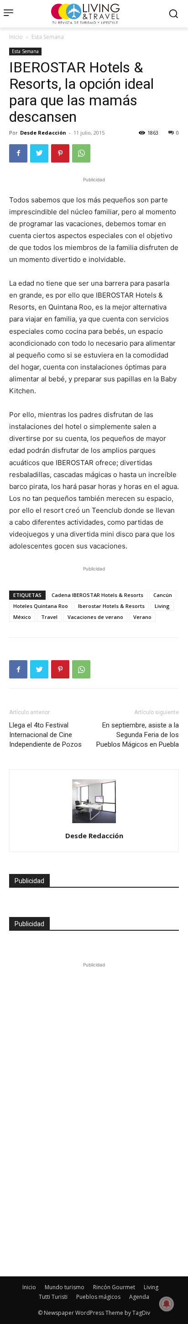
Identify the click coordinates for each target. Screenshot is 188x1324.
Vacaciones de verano (95, 616)
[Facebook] (18, 153)
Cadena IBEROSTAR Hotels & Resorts (97, 594)
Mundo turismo (64, 1287)
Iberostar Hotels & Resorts (111, 605)
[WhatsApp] (81, 153)
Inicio (16, 37)
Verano (142, 616)
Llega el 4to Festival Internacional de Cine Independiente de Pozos (45, 735)
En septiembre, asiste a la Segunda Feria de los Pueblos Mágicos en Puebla (137, 735)
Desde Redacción (43, 132)
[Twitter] (39, 153)
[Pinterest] (60, 153)
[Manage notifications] (166, 1304)
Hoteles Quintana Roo (40, 605)
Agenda (139, 1297)
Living (162, 605)
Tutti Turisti (53, 1297)
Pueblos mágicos (98, 1297)
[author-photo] (94, 823)
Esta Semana (47, 37)
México (22, 616)
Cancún (162, 594)
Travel (49, 616)
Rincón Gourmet (114, 1287)
